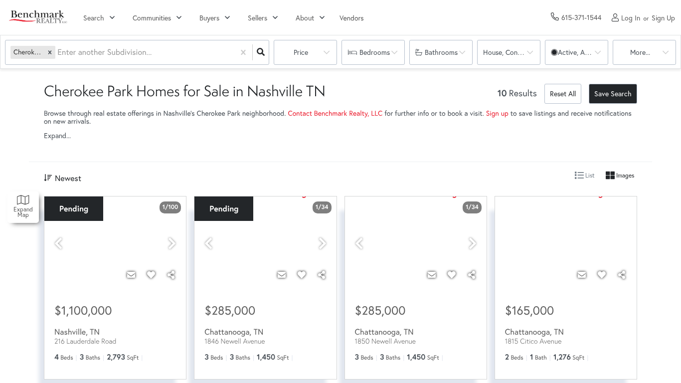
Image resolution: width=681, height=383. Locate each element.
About (305, 17)
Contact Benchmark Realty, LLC (335, 113)
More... (640, 52)
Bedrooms (374, 52)
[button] (49, 52)
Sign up (497, 113)
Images (624, 175)
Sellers (257, 17)
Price (301, 52)
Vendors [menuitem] (352, 17)
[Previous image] (58, 243)
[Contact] (131, 275)
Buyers (209, 17)
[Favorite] (151, 275)
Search (93, 17)
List (589, 175)
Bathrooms (441, 52)
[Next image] (172, 243)
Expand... (57, 136)
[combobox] (58, 52)
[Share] (171, 275)
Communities (152, 17)
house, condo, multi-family (511, 52)
